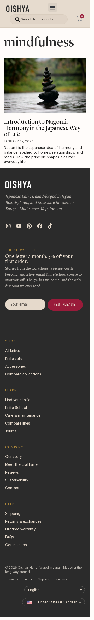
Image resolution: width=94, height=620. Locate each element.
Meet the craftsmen (22, 465)
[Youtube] (19, 226)
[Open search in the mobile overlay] (38, 19)
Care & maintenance (22, 416)
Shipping (12, 514)
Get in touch (16, 545)
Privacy (13, 579)
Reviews (12, 472)
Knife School (16, 408)
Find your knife (17, 400)
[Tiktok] (50, 226)
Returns (61, 579)
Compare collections (23, 374)
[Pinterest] (29, 226)
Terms (27, 579)
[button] (52, 7)
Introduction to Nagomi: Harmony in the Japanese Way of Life (42, 128)
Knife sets (13, 359)
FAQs (9, 537)
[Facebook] (40, 226)
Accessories (15, 366)
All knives (13, 351)
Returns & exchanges (23, 521)
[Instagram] (8, 226)
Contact (12, 488)
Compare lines (17, 423)
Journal (11, 431)
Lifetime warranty (20, 529)
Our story (13, 457)
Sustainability (16, 480)
